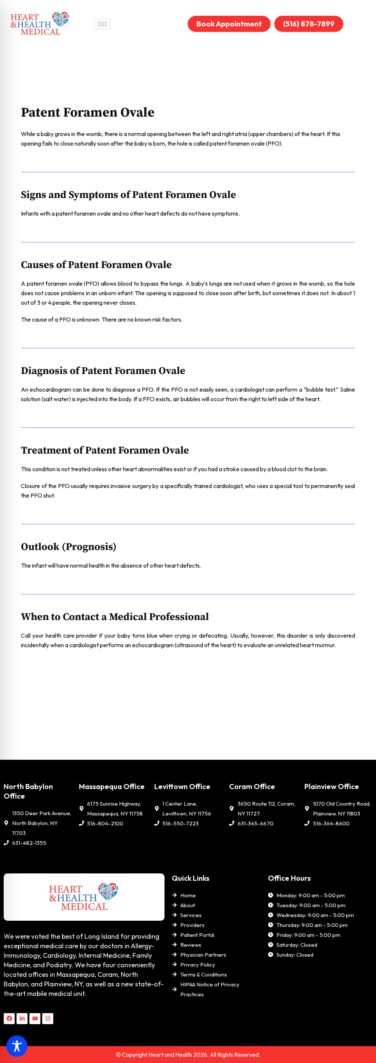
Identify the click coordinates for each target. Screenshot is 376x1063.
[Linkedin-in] (22, 1018)
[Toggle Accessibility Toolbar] (17, 1046)
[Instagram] (47, 1018)
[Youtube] (34, 1018)
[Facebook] (9, 1018)
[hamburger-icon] (102, 24)
